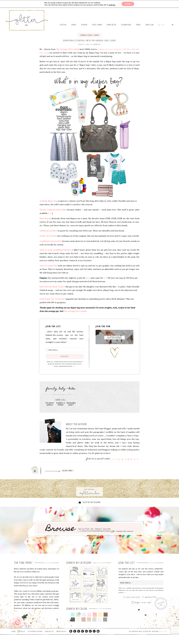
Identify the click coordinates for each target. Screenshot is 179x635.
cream (78, 619)
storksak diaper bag (48, 201)
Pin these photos (50, 404)
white (100, 619)
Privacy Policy (61, 631)
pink (89, 615)
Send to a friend (60, 404)
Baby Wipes (45, 218)
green (78, 615)
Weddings (76, 572)
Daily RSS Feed (133, 597)
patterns (105, 619)
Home (14, 631)
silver (94, 619)
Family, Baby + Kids (89, 35)
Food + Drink (89, 585)
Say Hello (21, 631)
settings (112, 5)
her (105, 278)
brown (83, 619)
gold (89, 619)
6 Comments (96, 44)
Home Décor (102, 572)
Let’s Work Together (35, 631)
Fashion (76, 585)
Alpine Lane (163, 631)
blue (73, 615)
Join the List (49, 631)
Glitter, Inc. (26, 17)
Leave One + (68, 470)
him (88, 278)
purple (84, 615)
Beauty (89, 572)
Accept (128, 4)
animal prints (106, 615)
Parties (101, 597)
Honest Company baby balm (53, 209)
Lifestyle (102, 585)
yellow (100, 615)
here (50, 213)
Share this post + (71, 404)
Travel (76, 597)
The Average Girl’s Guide (75, 311)
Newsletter (151, 597)
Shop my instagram (91, 502)
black (73, 619)
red (95, 615)
